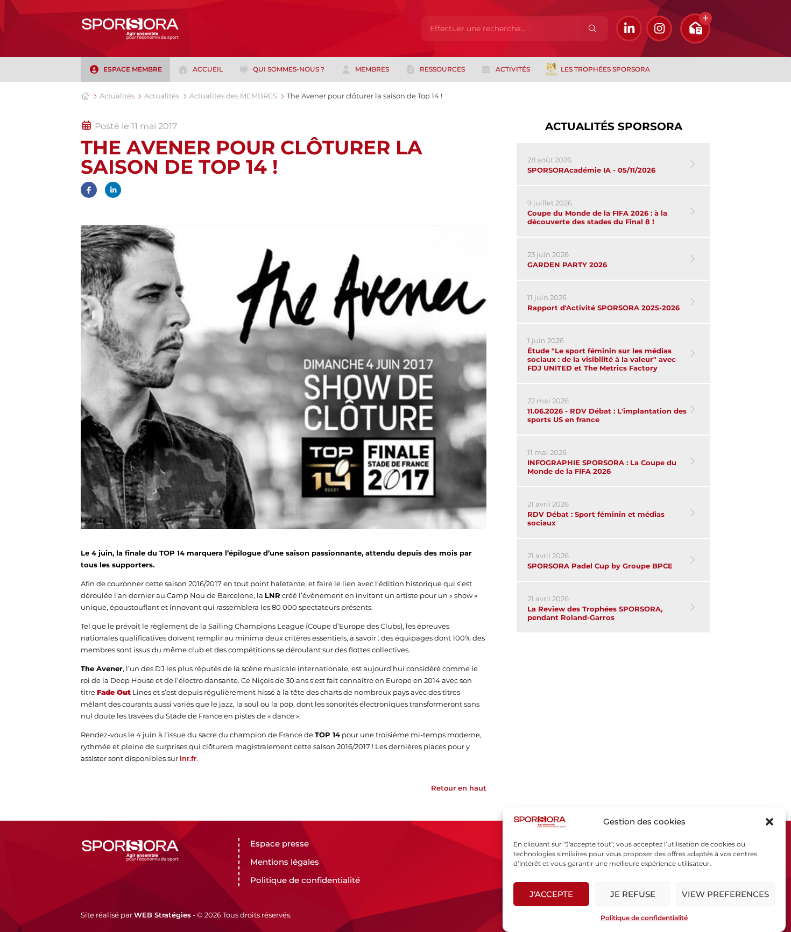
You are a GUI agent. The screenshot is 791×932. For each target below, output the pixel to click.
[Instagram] (659, 28)
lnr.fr (188, 758)
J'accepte (551, 894)
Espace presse (279, 843)
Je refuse (632, 894)
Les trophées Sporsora (605, 69)
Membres (372, 69)
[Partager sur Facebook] (89, 190)
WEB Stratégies (162, 914)
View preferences (725, 894)
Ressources (442, 69)
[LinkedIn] (629, 28)
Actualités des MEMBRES (233, 95)
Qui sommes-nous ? (288, 69)
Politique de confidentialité (644, 918)
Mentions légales (284, 862)
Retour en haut (458, 788)
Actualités (117, 95)
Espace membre (132, 69)
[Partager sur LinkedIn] (113, 190)
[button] (769, 821)
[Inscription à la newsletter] (695, 28)
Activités (513, 69)
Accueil (208, 69)
